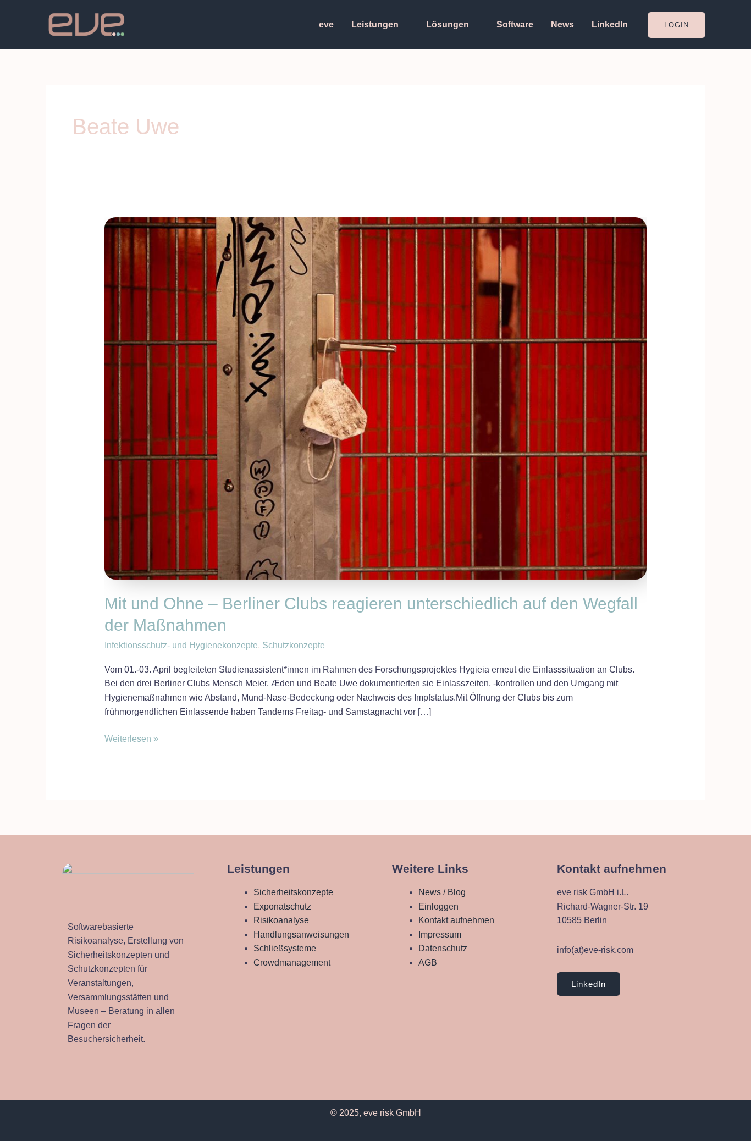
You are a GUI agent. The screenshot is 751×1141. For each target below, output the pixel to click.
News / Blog (442, 892)
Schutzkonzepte (293, 645)
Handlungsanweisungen (301, 934)
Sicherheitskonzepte (293, 892)
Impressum (439, 934)
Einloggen (438, 906)
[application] (403, 24)
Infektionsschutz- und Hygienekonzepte (181, 645)
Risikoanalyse (281, 920)
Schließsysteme (284, 948)
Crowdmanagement (291, 962)
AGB (427, 962)
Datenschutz (442, 948)
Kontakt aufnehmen (456, 920)
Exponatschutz (282, 906)
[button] (676, 25)
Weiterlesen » (131, 737)
